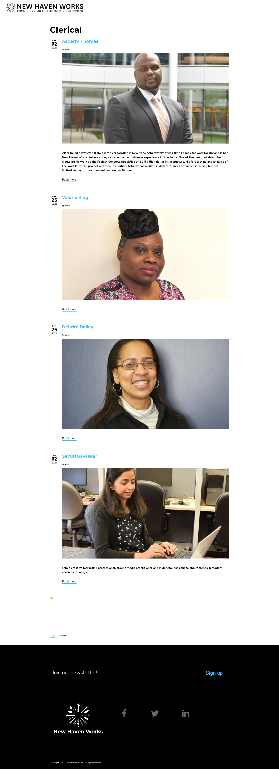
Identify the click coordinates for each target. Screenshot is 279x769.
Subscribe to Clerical (51, 598)
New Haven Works (78, 731)
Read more (69, 180)
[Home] (45, 7)
